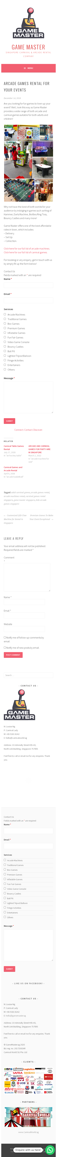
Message (9, 378)
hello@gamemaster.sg (16, 1015)
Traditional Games (17, 319)
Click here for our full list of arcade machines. (27, 248)
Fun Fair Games (15, 337)
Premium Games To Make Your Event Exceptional (41, 517)
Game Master (28, 47)
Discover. (38, 429)
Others (11, 369)
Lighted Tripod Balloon (19, 355)
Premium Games (16, 328)
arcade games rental (40, 492)
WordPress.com (37, 1152)
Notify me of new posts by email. (22, 647)
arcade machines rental (14, 496)
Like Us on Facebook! (28, 983)
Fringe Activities (15, 360)
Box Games (13, 323)
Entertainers (14, 365)
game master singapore (24, 500)
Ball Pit (11, 351)
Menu (30, 68)
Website (8, 624)
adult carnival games (20, 492)
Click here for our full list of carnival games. (25, 252)
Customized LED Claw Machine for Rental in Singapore (15, 519)
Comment (9, 559)
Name (8, 278)
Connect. (19, 429)
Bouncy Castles (15, 346)
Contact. (28, 429)
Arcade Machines (16, 314)
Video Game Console (18, 342)
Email (8, 294)
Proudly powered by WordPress (28, 1149)
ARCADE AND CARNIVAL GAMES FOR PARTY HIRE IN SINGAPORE (39, 449)
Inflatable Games (16, 332)
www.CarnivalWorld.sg (28, 1132)
